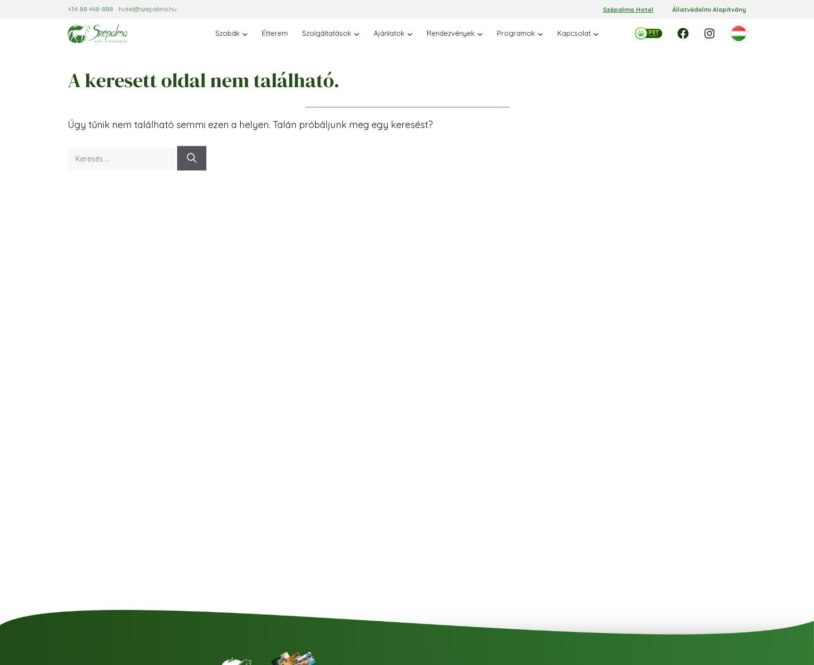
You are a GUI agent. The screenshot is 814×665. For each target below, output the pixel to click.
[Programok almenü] (540, 33)
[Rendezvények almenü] (480, 33)
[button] (738, 33)
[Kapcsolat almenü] (596, 33)
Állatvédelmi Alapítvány (709, 9)
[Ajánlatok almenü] (410, 33)
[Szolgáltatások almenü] (356, 33)
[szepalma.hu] (97, 33)
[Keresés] (191, 158)
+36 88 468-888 (90, 9)
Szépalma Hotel (628, 9)
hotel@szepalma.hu (148, 9)
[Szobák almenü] (245, 33)
